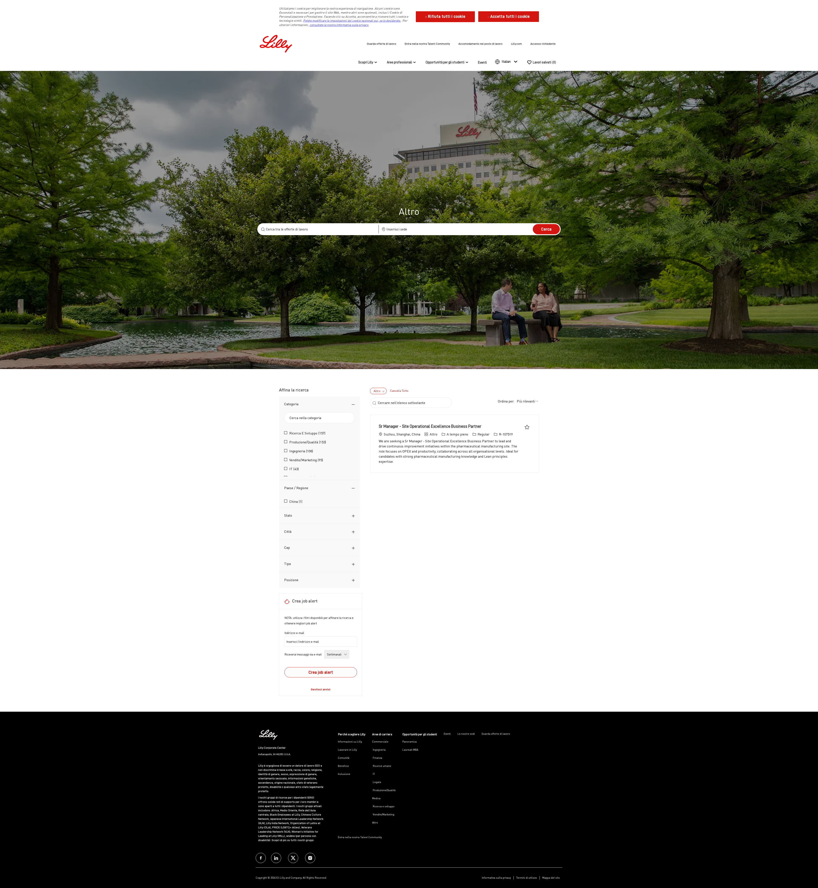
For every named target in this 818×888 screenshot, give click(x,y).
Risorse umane (381, 765)
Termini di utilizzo (526, 877)
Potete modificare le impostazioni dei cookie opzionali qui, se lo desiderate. (352, 20)
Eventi (482, 62)
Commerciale (380, 741)
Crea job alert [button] (320, 672)
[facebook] (261, 858)
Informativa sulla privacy (496, 877)
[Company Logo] (277, 43)
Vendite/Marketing (383, 814)
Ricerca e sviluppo (383, 806)
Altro (375, 822)
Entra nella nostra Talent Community (427, 43)
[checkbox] (527, 427)
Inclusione (344, 774)
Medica (376, 798)
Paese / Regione (296, 488)
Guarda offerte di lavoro (381, 43)
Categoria (291, 404)
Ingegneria (379, 749)
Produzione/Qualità (384, 790)
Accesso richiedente (543, 43)
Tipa (287, 564)
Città (287, 531)
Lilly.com (516, 43)
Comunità (343, 757)
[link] (320, 689)
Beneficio (343, 765)
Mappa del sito (551, 877)
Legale (376, 782)
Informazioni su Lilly (350, 741)
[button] (546, 229)
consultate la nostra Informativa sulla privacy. (339, 25)
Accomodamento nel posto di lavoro (480, 43)
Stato (288, 515)
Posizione (291, 580)
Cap (287, 547)
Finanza (377, 757)
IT (373, 774)
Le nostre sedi (466, 733)
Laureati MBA (410, 749)
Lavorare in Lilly (347, 749)
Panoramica (409, 741)
